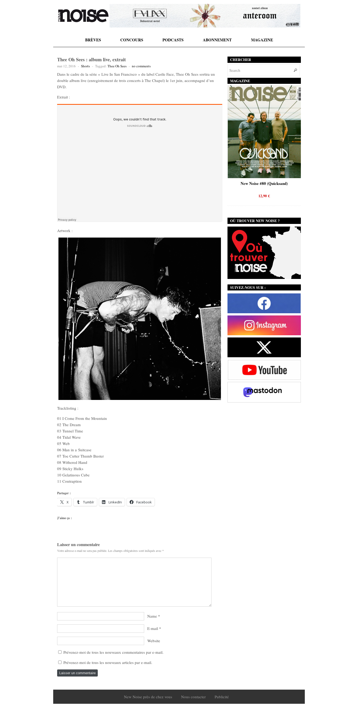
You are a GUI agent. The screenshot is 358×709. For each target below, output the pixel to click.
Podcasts (172, 40)
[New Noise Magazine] (83, 15)
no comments (141, 66)
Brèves (93, 40)
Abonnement (217, 40)
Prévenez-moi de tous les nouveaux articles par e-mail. (107, 662)
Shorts (85, 66)
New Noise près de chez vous (148, 696)
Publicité (222, 696)
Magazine (262, 40)
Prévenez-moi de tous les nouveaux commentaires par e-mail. (113, 652)
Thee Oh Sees (117, 66)
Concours (131, 40)
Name (152, 616)
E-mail (152, 628)
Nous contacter (193, 696)
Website (153, 640)
